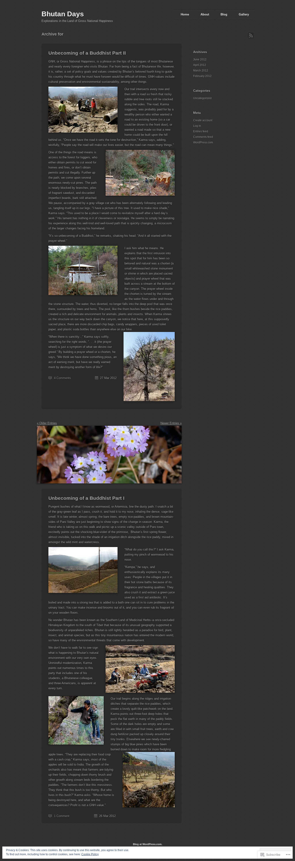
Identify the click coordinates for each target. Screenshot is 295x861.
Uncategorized (202, 98)
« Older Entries (47, 423)
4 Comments (62, 378)
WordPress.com (203, 142)
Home (185, 14)
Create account (202, 120)
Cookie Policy (90, 854)
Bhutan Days (62, 14)
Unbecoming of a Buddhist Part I (86, 498)
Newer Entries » (171, 423)
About (205, 14)
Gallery (244, 14)
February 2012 (202, 76)
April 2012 (199, 65)
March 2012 (200, 70)
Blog (224, 14)
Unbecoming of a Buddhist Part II (87, 53)
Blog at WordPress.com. (147, 844)
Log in (197, 125)
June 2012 (199, 59)
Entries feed (200, 131)
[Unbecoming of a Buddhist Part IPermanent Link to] (109, 486)
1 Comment (61, 816)
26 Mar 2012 (107, 816)
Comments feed (203, 137)
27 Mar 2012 (108, 378)
